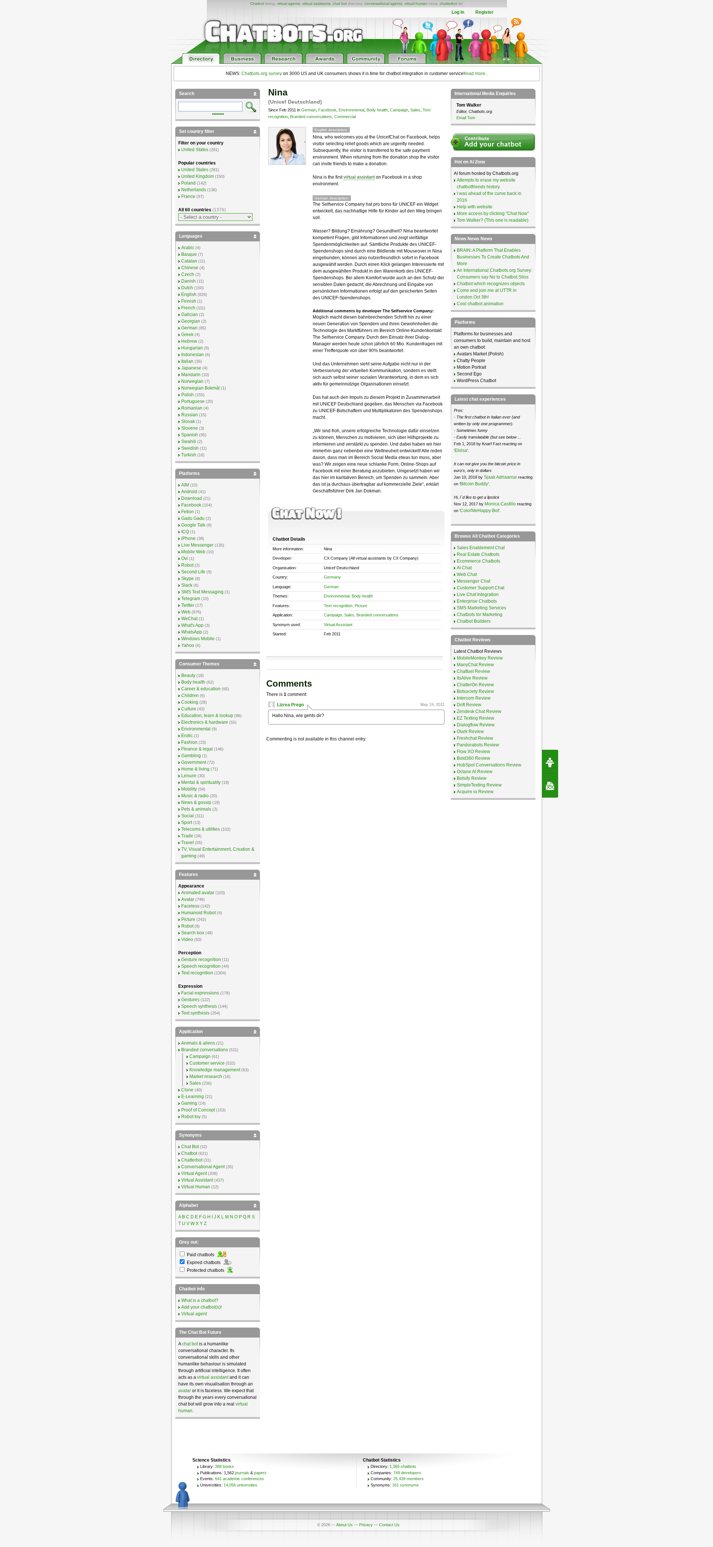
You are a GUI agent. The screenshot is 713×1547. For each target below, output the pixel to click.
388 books (224, 1466)
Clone (187, 1089)
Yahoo (187, 645)
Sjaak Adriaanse (500, 477)
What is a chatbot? (199, 1300)
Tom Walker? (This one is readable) (492, 220)
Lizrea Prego (290, 704)
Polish (187, 394)
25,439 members (408, 1478)
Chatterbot (191, 1160)
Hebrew (189, 341)
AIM (185, 485)
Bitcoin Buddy (474, 483)
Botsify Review (471, 778)
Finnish (188, 301)
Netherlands (193, 189)
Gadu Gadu (193, 518)
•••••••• (218, 113)
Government (193, 762)
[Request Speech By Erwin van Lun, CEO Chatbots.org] (550, 762)
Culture (188, 708)
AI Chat (464, 567)
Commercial (345, 116)
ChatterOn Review (475, 684)
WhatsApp (191, 632)
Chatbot (257, 3)
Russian (189, 414)
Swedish (190, 448)
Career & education (201, 688)
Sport (186, 822)
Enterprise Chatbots (477, 601)
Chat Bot (190, 1146)
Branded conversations (311, 116)
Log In (458, 12)
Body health (377, 110)
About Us (344, 1524)
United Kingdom (197, 176)
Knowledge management (214, 1069)
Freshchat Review (475, 738)
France (188, 196)
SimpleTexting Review (479, 785)
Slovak (188, 421)
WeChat (189, 618)
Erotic (187, 735)
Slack (186, 585)
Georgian (190, 321)
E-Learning (192, 1096)
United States (194, 149)
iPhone (188, 538)
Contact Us (389, 1524)
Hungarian (192, 348)
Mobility (189, 789)
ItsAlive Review (472, 678)
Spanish (189, 434)
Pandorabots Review (478, 745)
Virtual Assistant (338, 624)
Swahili (188, 441)
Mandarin (191, 374)
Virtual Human (195, 1186)
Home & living (195, 769)
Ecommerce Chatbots (478, 561)
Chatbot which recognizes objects (491, 283)
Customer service (207, 1063)
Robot (187, 565)
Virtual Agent (194, 1173)
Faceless (190, 906)
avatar (184, 1390)
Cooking (189, 702)
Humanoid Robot (198, 912)
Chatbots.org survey (261, 73)
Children (190, 695)
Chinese (189, 267)
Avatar (187, 899)
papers (260, 1473)
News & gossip (196, 802)
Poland (188, 183)
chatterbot (448, 3)
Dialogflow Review (476, 724)
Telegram (190, 598)
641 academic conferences (239, 1478)
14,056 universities (240, 1485)
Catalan (189, 261)
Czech (187, 274)
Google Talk (193, 525)
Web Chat (467, 574)
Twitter (187, 605)
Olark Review (470, 731)
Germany (332, 577)
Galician (189, 314)
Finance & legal (197, 749)
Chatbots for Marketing (479, 614)
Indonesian (192, 354)
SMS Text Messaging (202, 592)
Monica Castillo (500, 504)
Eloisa (461, 450)
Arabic (187, 247)
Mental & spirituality (201, 782)
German (308, 110)
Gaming (189, 1103)
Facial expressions (200, 993)
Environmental (351, 110)
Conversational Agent (203, 1166)
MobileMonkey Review (480, 658)
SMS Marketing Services (481, 607)
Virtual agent (194, 1313)
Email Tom (465, 117)
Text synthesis (195, 1013)
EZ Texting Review (475, 718)
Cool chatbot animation (480, 303)
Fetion (187, 511)
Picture (361, 605)
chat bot (340, 3)
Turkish (188, 454)
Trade (187, 835)
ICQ (185, 531)
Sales (415, 110)
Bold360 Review (473, 758)
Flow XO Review (473, 751)
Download (191, 498)
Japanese (191, 368)
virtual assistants (316, 3)
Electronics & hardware (204, 722)
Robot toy (191, 1116)
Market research (205, 1076)
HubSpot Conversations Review (489, 765)
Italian (187, 361)
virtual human (415, 3)
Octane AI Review (474, 771)
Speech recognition (201, 966)
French (188, 307)
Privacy (366, 1524)
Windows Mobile (198, 638)
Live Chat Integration (478, 594)
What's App (192, 625)
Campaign (399, 110)
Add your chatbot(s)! (201, 1307)
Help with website (474, 206)
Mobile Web (193, 551)
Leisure (188, 775)
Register (484, 12)
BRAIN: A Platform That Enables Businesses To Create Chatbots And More (493, 257)
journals (242, 1473)
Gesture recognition (201, 959)
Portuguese (193, 401)
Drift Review (469, 704)
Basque (189, 254)
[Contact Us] (550, 786)
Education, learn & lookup (207, 715)
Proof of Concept (198, 1110)
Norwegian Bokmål (200, 388)
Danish (188, 281)
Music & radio (195, 795)
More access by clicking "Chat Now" (493, 213)
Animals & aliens (198, 1043)
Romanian (191, 408)
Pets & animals (196, 809)
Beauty (188, 675)
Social (187, 815)
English (188, 294)
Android (189, 491)
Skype (187, 578)
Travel (187, 842)
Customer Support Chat (480, 587)
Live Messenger (197, 545)
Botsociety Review (475, 691)
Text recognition (338, 605)
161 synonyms (405, 1485)
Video (187, 939)
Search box (192, 932)
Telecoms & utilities (200, 829)
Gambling (191, 755)
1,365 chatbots (403, 1466)
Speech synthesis (199, 1006)
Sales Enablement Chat (481, 547)
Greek (187, 334)
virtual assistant (359, 177)
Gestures (190, 999)
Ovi (184, 558)
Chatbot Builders (474, 621)
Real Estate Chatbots (478, 554)
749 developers (407, 1473)
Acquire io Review (475, 791)
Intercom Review (474, 698)
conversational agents (383, 3)
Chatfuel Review (473, 671)
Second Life (193, 571)
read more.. (476, 73)
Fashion (189, 742)
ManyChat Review (475, 664)
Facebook (327, 110)
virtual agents (288, 3)
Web (186, 612)
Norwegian (192, 381)
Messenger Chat (473, 581)
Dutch (187, 287)
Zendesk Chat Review (479, 711)
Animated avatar (197, 892)
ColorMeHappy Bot (479, 510)
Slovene (189, 428)
